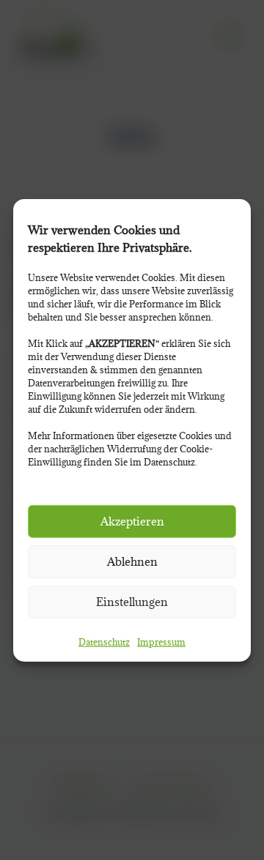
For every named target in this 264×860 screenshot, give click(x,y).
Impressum (161, 642)
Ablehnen (132, 561)
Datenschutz (104, 642)
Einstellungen (132, 601)
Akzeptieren (132, 521)
